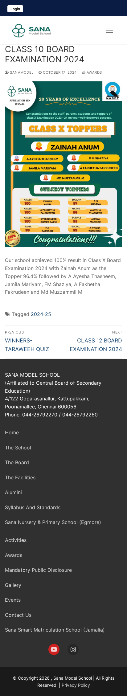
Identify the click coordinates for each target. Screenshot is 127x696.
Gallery (13, 585)
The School (18, 447)
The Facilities (20, 477)
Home (12, 432)
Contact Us (18, 615)
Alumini (13, 492)
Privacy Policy (76, 685)
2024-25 (41, 314)
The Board (17, 462)
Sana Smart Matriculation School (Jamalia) (55, 630)
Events (13, 600)
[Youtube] (53, 649)
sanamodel (21, 72)
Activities (16, 540)
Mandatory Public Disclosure (38, 570)
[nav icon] (110, 30)
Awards (93, 72)
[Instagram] (73, 649)
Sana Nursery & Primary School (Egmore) (53, 522)
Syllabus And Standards (32, 507)
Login (15, 8)
